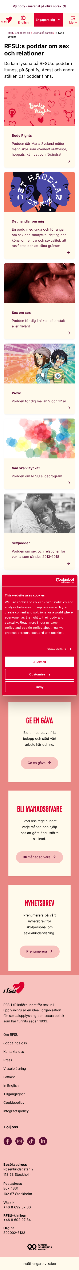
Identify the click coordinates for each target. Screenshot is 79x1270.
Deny (39, 687)
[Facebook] (7, 1141)
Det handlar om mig (28, 221)
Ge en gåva (37, 763)
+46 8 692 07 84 (17, 1220)
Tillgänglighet (14, 1094)
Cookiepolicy (13, 1102)
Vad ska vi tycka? (26, 468)
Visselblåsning (14, 1068)
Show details (56, 649)
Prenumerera (36, 951)
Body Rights (22, 135)
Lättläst (9, 1077)
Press (7, 1060)
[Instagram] (19, 1141)
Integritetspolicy (16, 1111)
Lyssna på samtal (43, 32)
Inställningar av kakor (39, 1264)
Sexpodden (21, 543)
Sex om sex (21, 312)
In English (11, 1085)
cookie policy (32, 627)
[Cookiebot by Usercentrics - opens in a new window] (56, 580)
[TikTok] (31, 1141)
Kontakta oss (13, 1051)
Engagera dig (45, 19)
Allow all (39, 662)
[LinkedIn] (43, 1141)
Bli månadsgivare (36, 857)
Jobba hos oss (15, 1043)
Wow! (16, 393)
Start (10, 32)
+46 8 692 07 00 (17, 1207)
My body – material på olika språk (37, 6)
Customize (37, 674)
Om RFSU (11, 1034)
